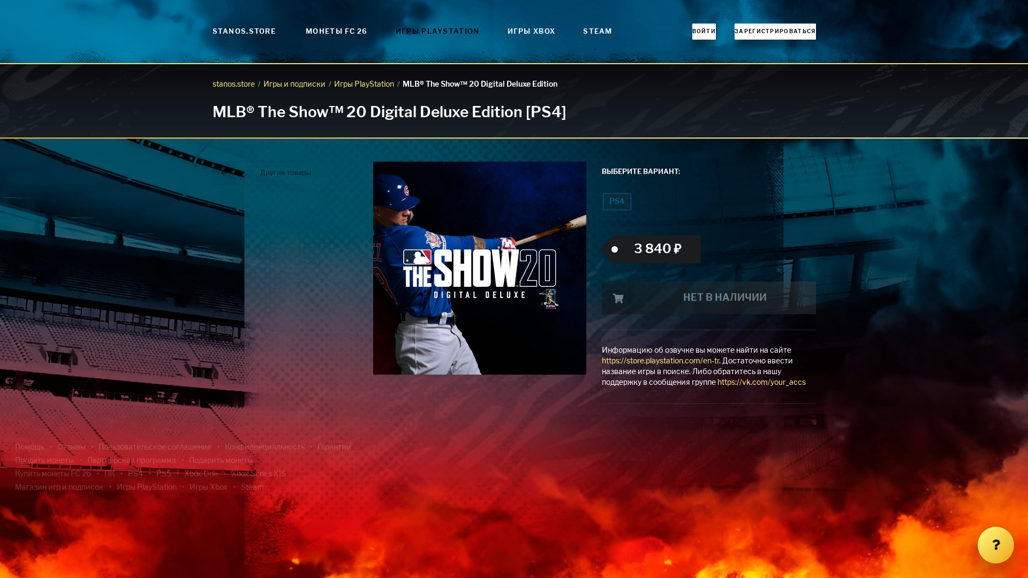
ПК (109, 474)
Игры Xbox (532, 31)
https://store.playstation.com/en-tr (660, 361)
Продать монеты (44, 461)
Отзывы (71, 447)
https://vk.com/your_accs (761, 382)
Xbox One (201, 474)
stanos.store (234, 84)
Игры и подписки (294, 84)
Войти (704, 31)
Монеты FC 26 (337, 31)
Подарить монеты (221, 461)
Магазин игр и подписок (59, 487)
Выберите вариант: (641, 172)
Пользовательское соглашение (155, 447)
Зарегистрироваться (775, 31)
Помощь (29, 447)
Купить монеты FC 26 (53, 474)
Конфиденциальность (265, 447)
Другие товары (285, 173)
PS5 (163, 474)
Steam (598, 31)
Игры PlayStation (438, 31)
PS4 (616, 202)
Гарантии (334, 447)
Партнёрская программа (131, 461)
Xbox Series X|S (258, 474)
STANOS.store (244, 31)
